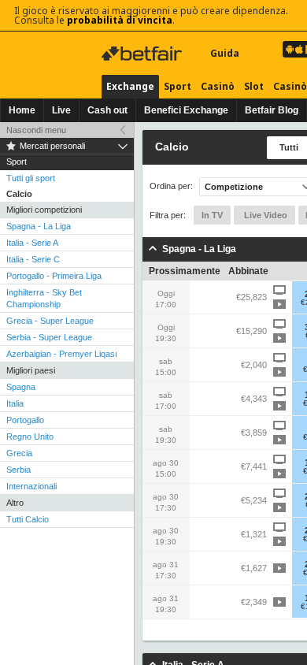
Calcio (19, 194)
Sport (177, 86)
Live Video (264, 215)
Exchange (130, 86)
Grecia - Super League (50, 320)
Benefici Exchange (186, 110)
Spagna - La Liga (38, 226)
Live (61, 110)
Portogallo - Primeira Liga (54, 275)
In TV (212, 215)
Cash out (107, 110)
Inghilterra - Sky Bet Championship (44, 298)
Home (22, 110)
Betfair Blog (271, 110)
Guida (224, 53)
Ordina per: (171, 186)
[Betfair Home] (143, 53)
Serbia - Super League (49, 337)
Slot (254, 86)
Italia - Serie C (33, 259)
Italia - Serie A (32, 242)
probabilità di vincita (119, 20)
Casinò (218, 86)
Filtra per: (168, 215)
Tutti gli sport (30, 178)
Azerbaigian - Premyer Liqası (61, 354)
